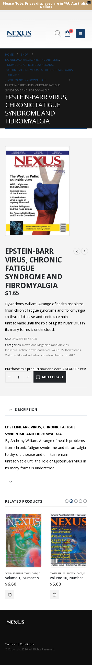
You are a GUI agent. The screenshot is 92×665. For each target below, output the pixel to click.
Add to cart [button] (9, 594)
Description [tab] (26, 409)
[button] (66, 501)
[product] (23, 540)
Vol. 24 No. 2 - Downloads (63, 350)
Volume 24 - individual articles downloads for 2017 (40, 355)
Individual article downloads (24, 350)
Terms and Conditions (19, 644)
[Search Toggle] (58, 33)
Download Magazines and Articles (45, 345)
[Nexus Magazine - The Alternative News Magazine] (19, 33)
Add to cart (53, 377)
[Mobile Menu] (80, 33)
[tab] (46, 479)
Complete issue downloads (21, 573)
